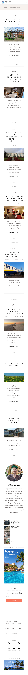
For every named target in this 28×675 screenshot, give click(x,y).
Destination (13, 368)
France (13, 305)
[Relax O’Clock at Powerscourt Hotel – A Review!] (14, 154)
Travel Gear (14, 633)
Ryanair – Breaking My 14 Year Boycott (14, 254)
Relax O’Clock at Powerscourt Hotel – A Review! (14, 137)
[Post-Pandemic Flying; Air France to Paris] (14, 325)
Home (5, 7)
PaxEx (13, 628)
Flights (11, 259)
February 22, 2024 (14, 186)
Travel (21, 24)
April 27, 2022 (14, 299)
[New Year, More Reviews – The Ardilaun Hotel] (14, 212)
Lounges (14, 626)
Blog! (6, 24)
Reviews (16, 24)
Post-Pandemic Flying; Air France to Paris (14, 312)
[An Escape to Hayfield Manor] (14, 34)
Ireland (13, 15)
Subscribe (14, 600)
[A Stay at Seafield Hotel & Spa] (14, 432)
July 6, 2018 (14, 410)
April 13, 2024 (14, 122)
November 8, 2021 (14, 356)
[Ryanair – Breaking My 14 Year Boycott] (14, 270)
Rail (6, 630)
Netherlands (13, 248)
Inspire (19, 368)
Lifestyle (15, 143)
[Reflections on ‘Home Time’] (14, 377)
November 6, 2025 (14, 64)
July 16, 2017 (14, 459)
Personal (19, 628)
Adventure (7, 618)
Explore (15, 621)
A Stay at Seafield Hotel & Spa (14, 420)
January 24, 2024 (14, 242)
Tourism (18, 630)
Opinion (7, 628)
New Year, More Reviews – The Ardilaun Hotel (14, 199)
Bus (19, 618)
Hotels (11, 24)
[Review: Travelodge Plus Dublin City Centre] (14, 92)
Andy (14, 61)
